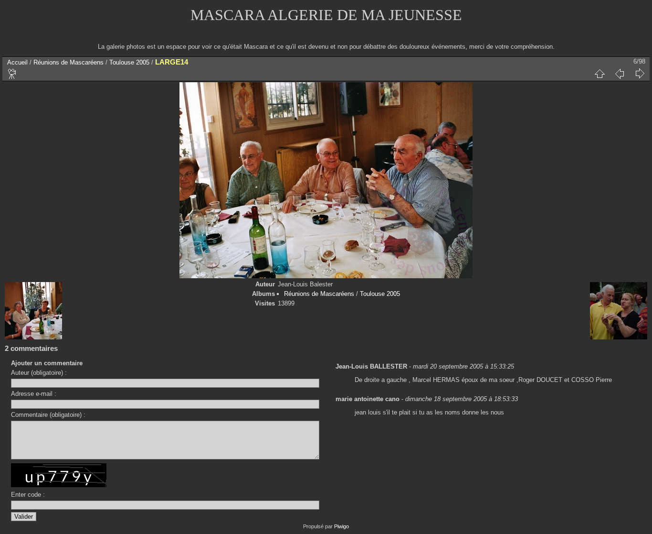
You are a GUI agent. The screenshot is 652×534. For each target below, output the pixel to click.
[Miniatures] (599, 73)
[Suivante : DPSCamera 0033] (640, 73)
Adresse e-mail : (33, 393)
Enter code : (28, 494)
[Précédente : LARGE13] (620, 73)
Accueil (17, 62)
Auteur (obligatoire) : (39, 372)
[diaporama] (12, 73)
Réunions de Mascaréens (68, 62)
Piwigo (341, 526)
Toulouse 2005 (129, 62)
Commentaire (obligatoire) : (48, 414)
